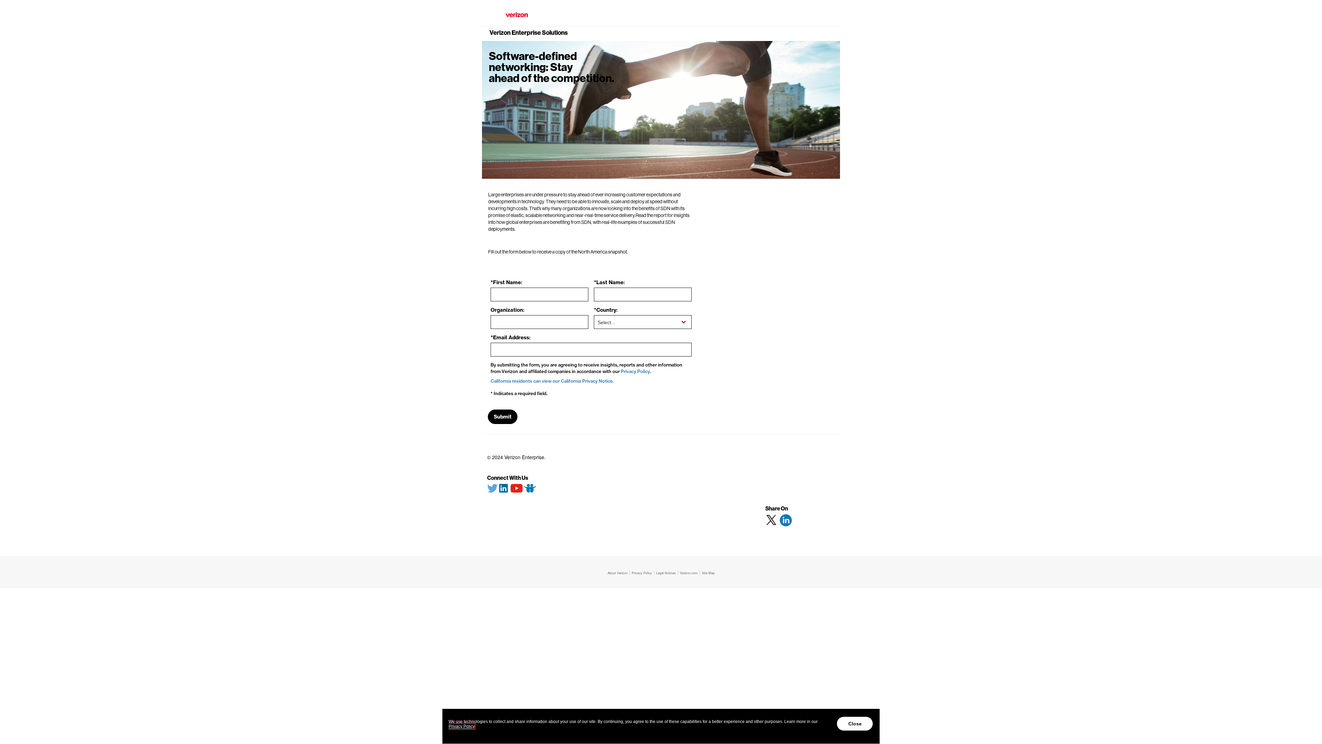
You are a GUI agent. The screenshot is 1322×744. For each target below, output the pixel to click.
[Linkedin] (786, 520)
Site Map (708, 573)
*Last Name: (609, 282)
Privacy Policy (635, 371)
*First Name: (506, 282)
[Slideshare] (530, 487)
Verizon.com (689, 573)
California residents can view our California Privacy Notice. (552, 381)
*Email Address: (511, 337)
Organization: (507, 310)
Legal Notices (666, 573)
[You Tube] (516, 487)
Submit (503, 416)
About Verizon (618, 573)
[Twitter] (492, 487)
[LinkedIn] (503, 487)
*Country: (606, 310)
